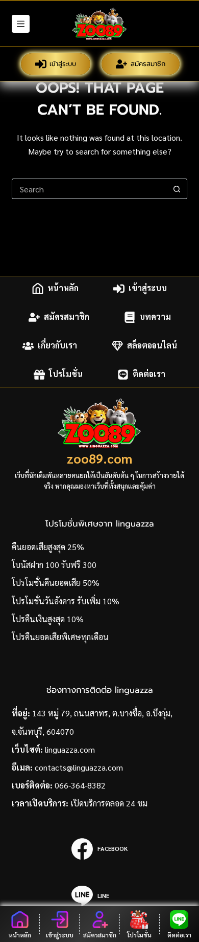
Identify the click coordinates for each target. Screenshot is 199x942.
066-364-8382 (80, 785)
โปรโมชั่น (66, 374)
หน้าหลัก (63, 288)
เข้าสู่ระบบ (62, 64)
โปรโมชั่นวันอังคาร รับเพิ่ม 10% (65, 601)
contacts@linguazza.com (79, 767)
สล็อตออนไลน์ (152, 345)
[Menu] (21, 24)
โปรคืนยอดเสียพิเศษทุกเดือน (60, 636)
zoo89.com (99, 458)
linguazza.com (70, 749)
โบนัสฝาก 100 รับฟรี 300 (54, 564)
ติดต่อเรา (149, 374)
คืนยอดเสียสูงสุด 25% (48, 546)
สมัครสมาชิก (148, 64)
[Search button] (177, 189)
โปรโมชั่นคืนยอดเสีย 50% (56, 582)
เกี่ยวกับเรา (57, 345)
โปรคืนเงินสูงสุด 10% (48, 619)
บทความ (155, 317)
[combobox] (89, 189)
